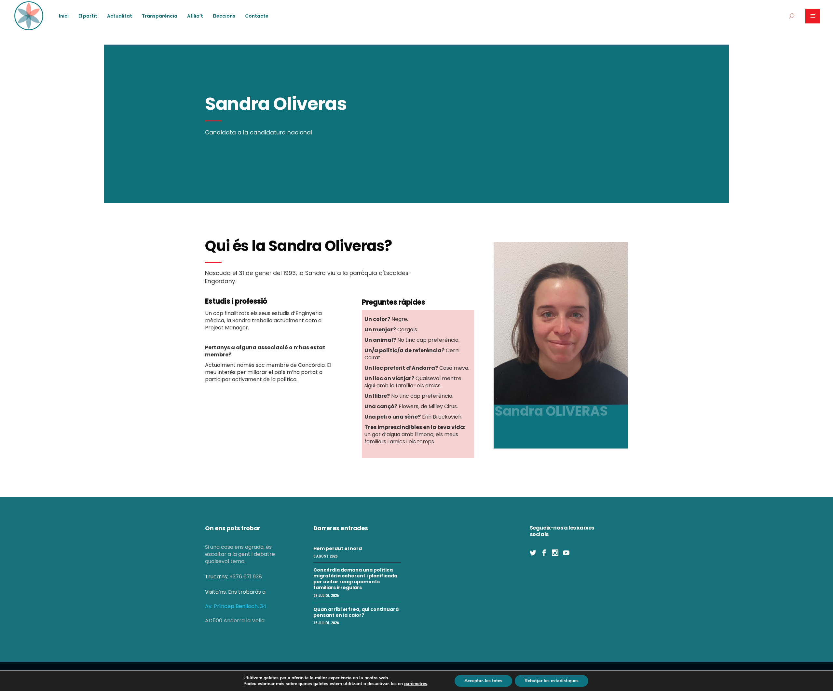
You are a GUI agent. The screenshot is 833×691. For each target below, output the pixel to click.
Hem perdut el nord (337, 548)
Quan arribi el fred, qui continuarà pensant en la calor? (356, 612)
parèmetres (415, 684)
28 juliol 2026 (326, 595)
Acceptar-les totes (483, 681)
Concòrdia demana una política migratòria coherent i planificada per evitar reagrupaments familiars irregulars (355, 579)
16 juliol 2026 (326, 623)
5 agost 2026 (325, 556)
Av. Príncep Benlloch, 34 (235, 606)
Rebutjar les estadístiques (552, 681)
